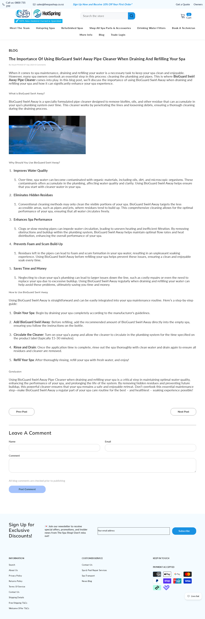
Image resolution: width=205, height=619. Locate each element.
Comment (14, 455)
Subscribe (184, 530)
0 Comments (40, 64)
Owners (198, 4)
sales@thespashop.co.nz (50, 4)
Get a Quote (183, 4)
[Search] (107, 16)
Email (108, 441)
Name (12, 441)
